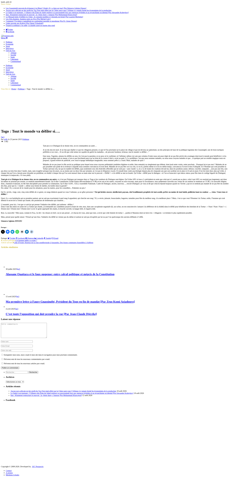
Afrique (13, 53)
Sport (8, 46)
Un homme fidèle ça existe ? (26, 240)
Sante (13, 57)
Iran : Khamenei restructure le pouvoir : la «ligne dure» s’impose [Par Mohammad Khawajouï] (41, 15)
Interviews (10, 48)
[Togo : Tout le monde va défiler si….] (24, 125)
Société (13, 55)
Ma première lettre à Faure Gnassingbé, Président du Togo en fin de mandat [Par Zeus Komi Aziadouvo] (70, 301)
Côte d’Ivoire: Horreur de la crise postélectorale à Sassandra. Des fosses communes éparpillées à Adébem (53, 243)
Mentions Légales (12, 475)
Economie (9, 44)
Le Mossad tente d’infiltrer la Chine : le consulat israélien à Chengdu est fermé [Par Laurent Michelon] (44, 17)
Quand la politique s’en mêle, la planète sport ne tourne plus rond (30, 25)
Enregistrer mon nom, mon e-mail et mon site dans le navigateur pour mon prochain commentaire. (41, 355)
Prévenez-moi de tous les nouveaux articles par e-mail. (24, 363)
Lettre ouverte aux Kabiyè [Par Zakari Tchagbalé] (24, 23)
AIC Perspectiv (37, 467)
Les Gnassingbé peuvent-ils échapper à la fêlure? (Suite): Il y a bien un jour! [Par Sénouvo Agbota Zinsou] (46, 8)
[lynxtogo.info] (7, 36)
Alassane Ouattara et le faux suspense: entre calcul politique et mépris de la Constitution (60, 274)
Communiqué (16, 61)
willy (6, 139)
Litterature (14, 59)
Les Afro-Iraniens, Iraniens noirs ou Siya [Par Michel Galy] (28, 19)
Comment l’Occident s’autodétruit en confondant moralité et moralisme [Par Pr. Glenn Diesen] (41, 21)
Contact (9, 471)
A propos (9, 473)
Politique (9, 42)
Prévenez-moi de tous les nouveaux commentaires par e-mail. (27, 359)
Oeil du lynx (10, 51)
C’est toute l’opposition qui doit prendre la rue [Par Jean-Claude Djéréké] (51, 314)
